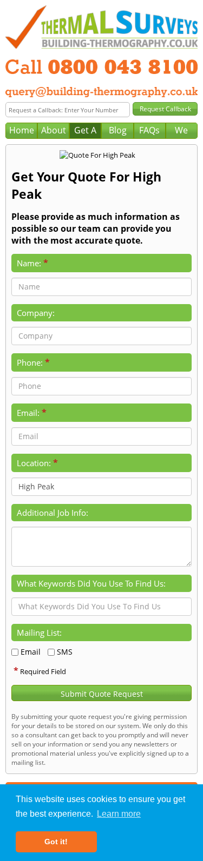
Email (30, 652)
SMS (65, 652)
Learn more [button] (119, 813)
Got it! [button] (56, 841)
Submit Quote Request (102, 694)
